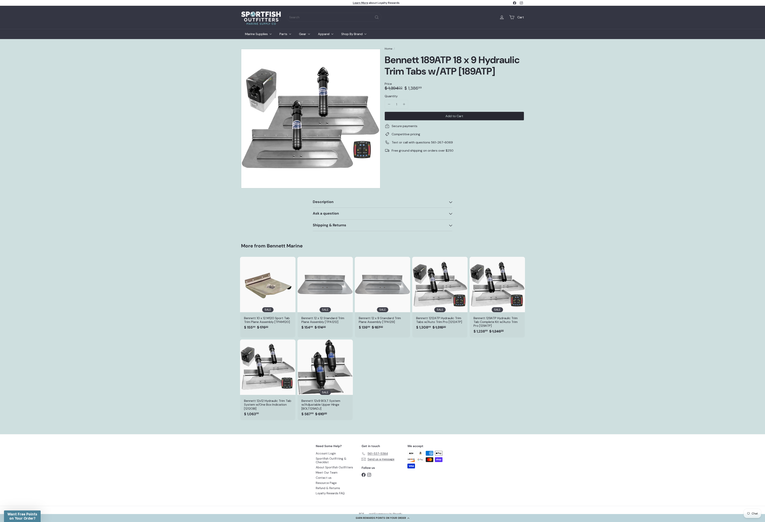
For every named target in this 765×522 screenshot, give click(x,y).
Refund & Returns (328, 488)
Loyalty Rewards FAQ (330, 493)
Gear (303, 34)
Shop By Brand (352, 34)
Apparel (324, 34)
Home (388, 48)
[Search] (377, 17)
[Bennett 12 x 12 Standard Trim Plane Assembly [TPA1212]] (325, 295)
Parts (284, 34)
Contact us (324, 478)
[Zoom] (310, 118)
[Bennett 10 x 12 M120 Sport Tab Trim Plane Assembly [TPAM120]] (267, 295)
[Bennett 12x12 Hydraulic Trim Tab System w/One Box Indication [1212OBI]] (267, 379)
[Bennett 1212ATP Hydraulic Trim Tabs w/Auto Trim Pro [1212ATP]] (440, 295)
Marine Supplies (257, 34)
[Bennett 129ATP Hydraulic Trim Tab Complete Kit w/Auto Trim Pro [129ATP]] (497, 297)
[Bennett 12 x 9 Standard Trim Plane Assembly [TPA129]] (382, 295)
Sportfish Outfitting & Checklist (331, 460)
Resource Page (326, 483)
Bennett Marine (285, 246)
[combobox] (334, 17)
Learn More (360, 3)
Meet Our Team (326, 473)
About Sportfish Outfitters (334, 467)
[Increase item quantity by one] (404, 104)
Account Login (326, 453)
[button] (382, 518)
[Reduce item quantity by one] (389, 104)
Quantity (391, 96)
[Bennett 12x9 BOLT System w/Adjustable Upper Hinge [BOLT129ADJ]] (325, 379)
